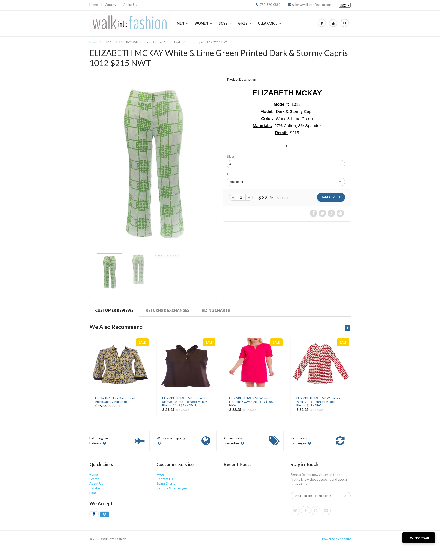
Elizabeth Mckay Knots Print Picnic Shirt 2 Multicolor (115, 399)
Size (230, 156)
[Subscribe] (344, 496)
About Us (130, 4)
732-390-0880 (270, 4)
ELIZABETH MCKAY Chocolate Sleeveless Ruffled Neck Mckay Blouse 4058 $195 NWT (184, 401)
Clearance (267, 23)
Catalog (110, 4)
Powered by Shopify (336, 539)
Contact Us (165, 479)
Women (201, 23)
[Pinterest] (315, 510)
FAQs (161, 474)
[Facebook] (305, 510)
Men (180, 23)
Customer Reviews (114, 310)
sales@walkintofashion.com (312, 4)
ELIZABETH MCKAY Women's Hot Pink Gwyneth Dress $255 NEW (251, 401)
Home (93, 4)
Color (231, 174)
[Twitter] (295, 510)
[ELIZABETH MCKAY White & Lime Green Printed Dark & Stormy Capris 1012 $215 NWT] (153, 164)
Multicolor (236, 182)
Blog (92, 493)
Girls (243, 23)
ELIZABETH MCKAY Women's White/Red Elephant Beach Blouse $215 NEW (318, 401)
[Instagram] (326, 510)
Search (94, 479)
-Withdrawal (419, 538)
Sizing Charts (216, 310)
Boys (223, 23)
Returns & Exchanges (167, 310)
